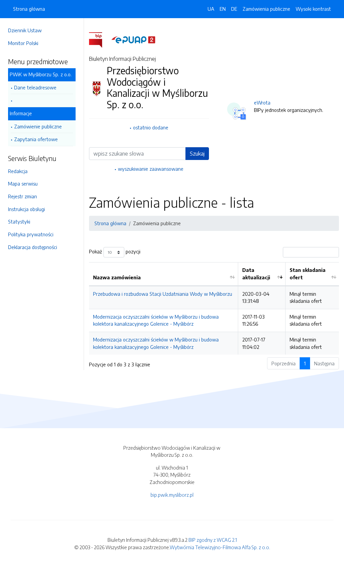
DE (234, 9)
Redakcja (18, 171)
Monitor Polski (23, 43)
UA (211, 9)
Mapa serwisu (23, 183)
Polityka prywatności (30, 234)
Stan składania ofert (308, 273)
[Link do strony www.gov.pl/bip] (99, 39)
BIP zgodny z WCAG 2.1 (212, 540)
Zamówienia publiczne (266, 9)
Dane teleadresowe (35, 87)
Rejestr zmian (22, 196)
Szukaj (197, 153)
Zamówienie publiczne (38, 126)
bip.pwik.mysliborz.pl (172, 495)
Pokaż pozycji (114, 252)
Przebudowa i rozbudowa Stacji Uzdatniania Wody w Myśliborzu (162, 294)
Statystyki (19, 221)
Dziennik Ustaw (25, 30)
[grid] (214, 308)
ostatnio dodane (150, 127)
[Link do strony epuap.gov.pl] (133, 39)
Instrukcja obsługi (26, 209)
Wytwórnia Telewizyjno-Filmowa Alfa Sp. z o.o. (220, 547)
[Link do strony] (42, 100)
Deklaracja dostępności (32, 247)
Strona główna (29, 9)
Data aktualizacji (256, 273)
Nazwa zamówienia (117, 277)
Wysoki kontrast (313, 9)
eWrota (262, 102)
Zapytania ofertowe (36, 139)
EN (223, 9)
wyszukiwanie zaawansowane (150, 169)
